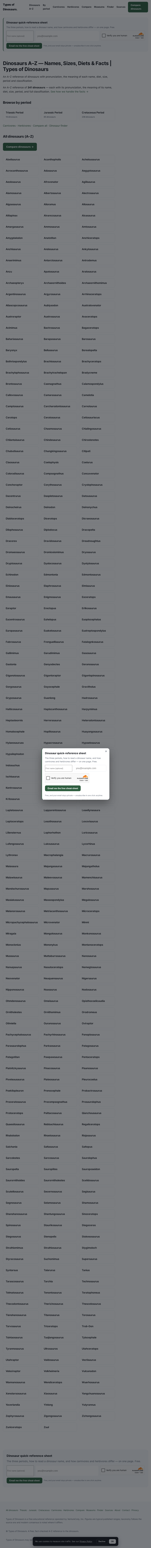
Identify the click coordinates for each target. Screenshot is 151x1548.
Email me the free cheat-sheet (63, 788)
